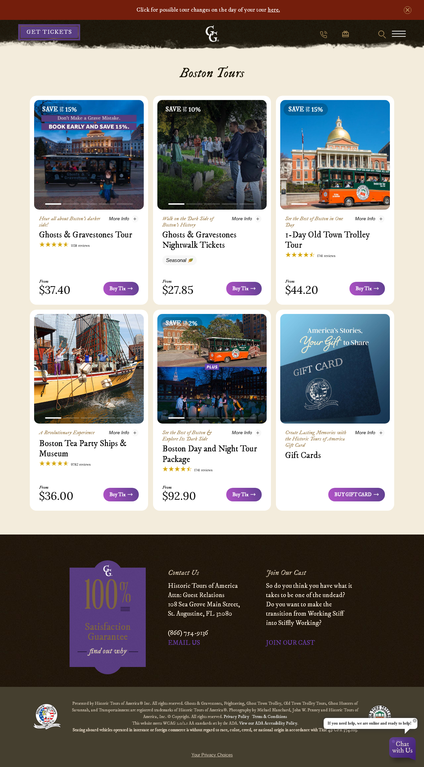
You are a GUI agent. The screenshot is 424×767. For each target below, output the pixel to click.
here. (274, 10)
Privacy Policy (237, 716)
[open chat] (402, 750)
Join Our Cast (290, 643)
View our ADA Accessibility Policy (268, 723)
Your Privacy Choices (212, 754)
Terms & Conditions (269, 716)
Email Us (184, 643)
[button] (53, 204)
